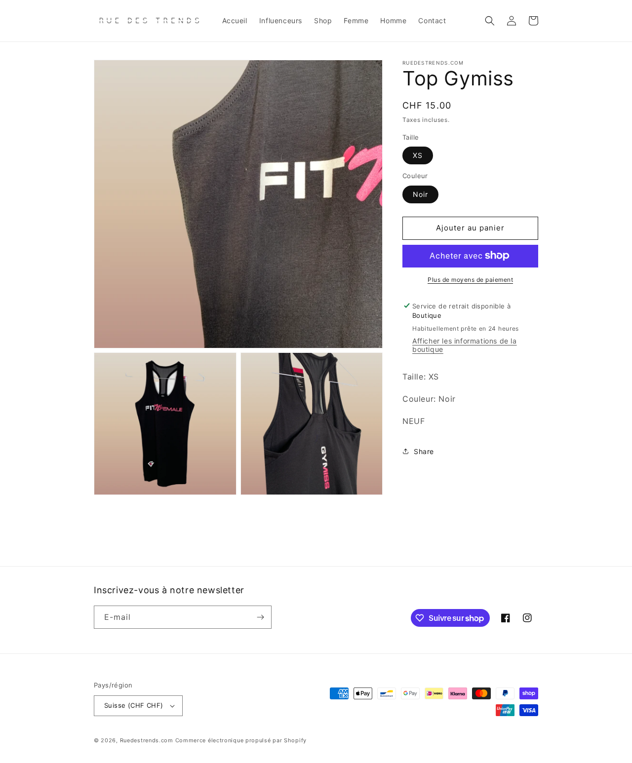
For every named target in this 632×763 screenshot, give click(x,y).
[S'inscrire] (260, 617)
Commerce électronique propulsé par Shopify (241, 740)
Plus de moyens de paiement (470, 279)
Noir (420, 194)
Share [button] (424, 451)
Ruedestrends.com (146, 740)
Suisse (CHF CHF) (133, 705)
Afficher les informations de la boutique (464, 345)
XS (418, 155)
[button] (490, 21)
